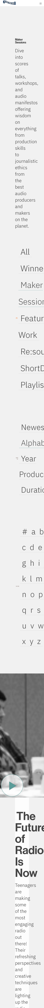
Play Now (12, 785)
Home (2, 0)
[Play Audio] (24, 3)
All (25, 251)
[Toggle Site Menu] (40, 3)
